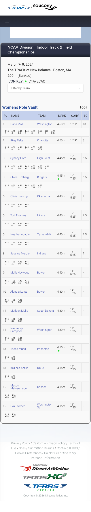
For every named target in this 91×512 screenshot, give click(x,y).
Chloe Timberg (19, 177)
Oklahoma (43, 196)
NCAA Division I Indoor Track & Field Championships (40, 50)
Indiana (41, 253)
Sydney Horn (18, 158)
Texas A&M (44, 234)
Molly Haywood (19, 272)
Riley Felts (16, 140)
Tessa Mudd (18, 349)
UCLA (40, 368)
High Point (43, 158)
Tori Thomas (18, 215)
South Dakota (45, 310)
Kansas (42, 387)
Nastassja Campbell (16, 330)
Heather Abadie (20, 234)
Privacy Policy (20, 443)
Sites (22, 448)
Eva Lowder (17, 406)
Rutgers (42, 177)
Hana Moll (16, 124)
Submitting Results (41, 448)
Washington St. (44, 406)
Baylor (41, 272)
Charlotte (42, 140)
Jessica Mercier (20, 253)
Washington (44, 124)
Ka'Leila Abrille (19, 368)
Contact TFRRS (67, 448)
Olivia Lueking (19, 196)
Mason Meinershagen (19, 387)
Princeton (43, 349)
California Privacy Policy (49, 443)
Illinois (41, 215)
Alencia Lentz (18, 291)
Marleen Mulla (19, 310)
